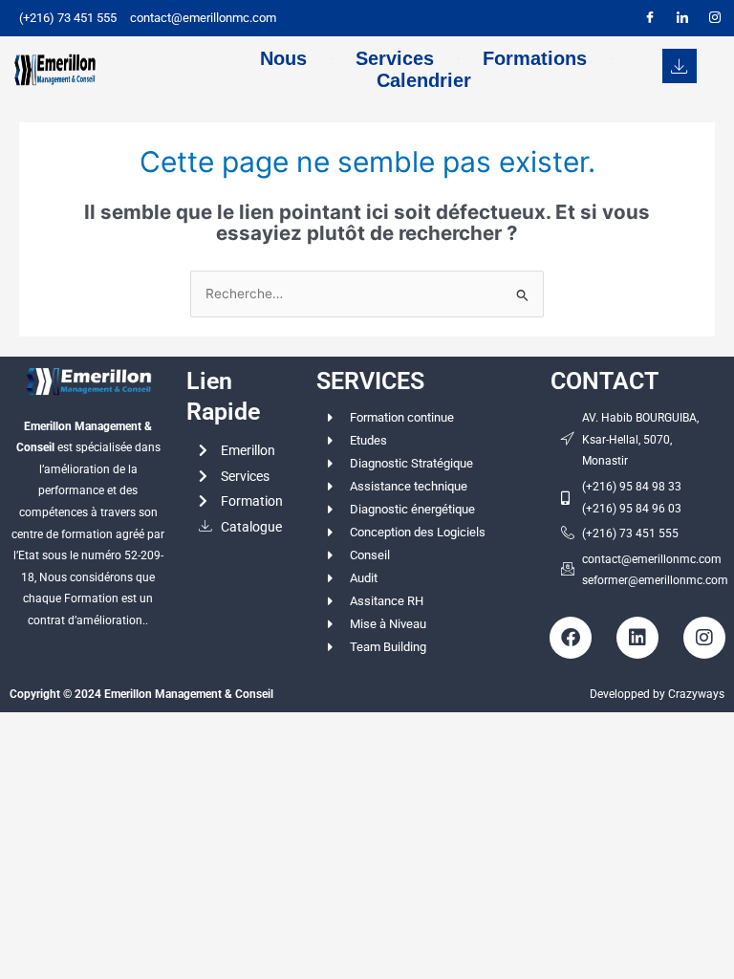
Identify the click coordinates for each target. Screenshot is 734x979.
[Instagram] (715, 18)
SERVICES (370, 381)
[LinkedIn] (682, 18)
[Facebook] (650, 18)
